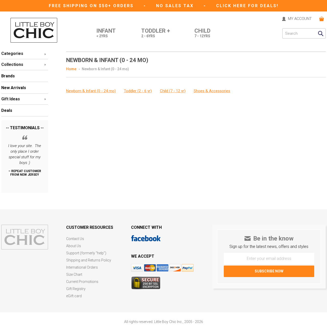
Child (202, 33)
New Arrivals (13, 87)
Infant (106, 33)
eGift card (74, 296)
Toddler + (155, 33)
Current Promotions (82, 281)
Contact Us (75, 239)
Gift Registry (76, 289)
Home (71, 69)
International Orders (82, 267)
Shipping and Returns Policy (88, 260)
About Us (73, 246)
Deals (6, 110)
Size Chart (74, 274)
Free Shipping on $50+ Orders (92, 5)
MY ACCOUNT (300, 19)
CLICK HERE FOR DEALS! (247, 5)
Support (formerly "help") (86, 253)
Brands (8, 76)
